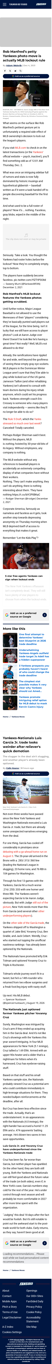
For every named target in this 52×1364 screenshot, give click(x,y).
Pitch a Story (9, 1306)
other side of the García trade (27, 922)
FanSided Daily (34, 1301)
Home (6, 717)
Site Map (31, 1326)
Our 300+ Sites (34, 1296)
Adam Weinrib (14, 65)
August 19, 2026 (35, 1003)
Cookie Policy (34, 1312)
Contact (6, 1296)
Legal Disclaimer (11, 1317)
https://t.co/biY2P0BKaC (26, 494)
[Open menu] (4, 4)
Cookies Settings (12, 1332)
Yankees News (18, 717)
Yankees (38, 152)
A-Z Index (7, 1326)
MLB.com (20, 147)
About (5, 1290)
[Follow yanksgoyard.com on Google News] (44, 615)
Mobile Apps (9, 1301)
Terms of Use (10, 1312)
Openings (31, 1290)
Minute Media (19, 1340)
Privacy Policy (34, 1306)
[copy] (20, 71)
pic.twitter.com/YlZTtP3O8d (30, 279)
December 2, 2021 (13, 287)
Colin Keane (12, 768)
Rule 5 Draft (14, 419)
